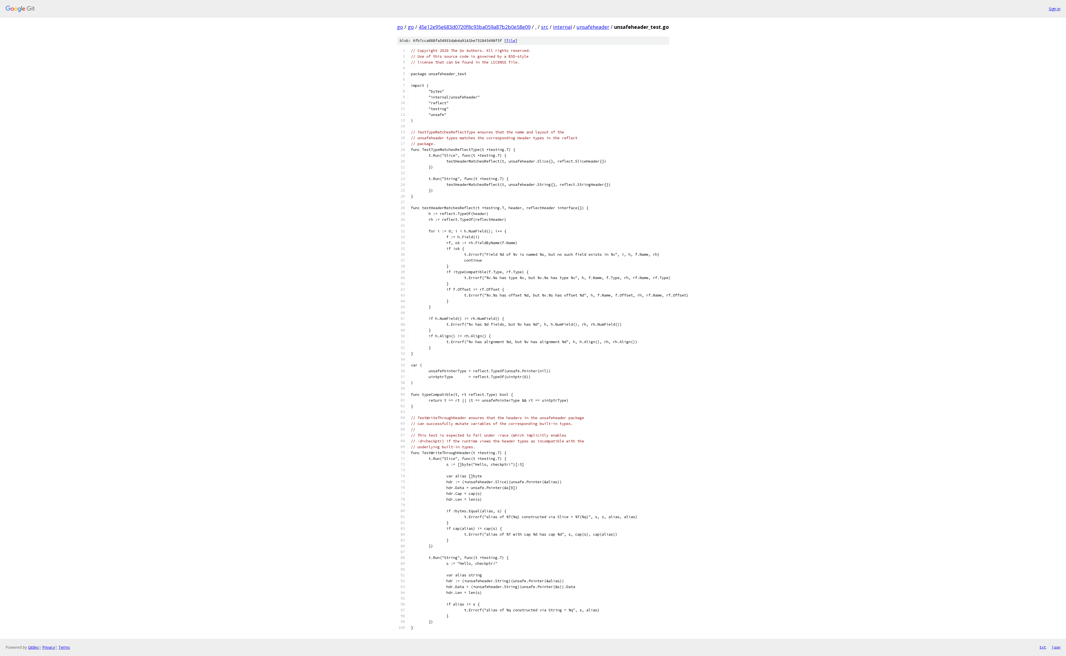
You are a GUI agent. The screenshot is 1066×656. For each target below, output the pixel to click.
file (510, 40)
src (544, 27)
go (400, 27)
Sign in (1054, 8)
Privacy (48, 647)
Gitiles (33, 647)
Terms (64, 647)
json (1056, 647)
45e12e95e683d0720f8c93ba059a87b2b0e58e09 (475, 27)
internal (562, 27)
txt (1042, 647)
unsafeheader (593, 27)
